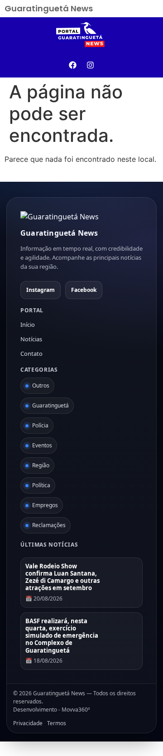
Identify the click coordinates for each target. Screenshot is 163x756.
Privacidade (28, 723)
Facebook (83, 290)
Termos (56, 723)
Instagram (40, 290)
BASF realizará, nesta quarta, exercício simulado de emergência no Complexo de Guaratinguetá (61, 635)
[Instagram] (90, 65)
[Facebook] (73, 65)
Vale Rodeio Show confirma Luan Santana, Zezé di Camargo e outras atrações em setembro (62, 577)
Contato (31, 353)
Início (27, 324)
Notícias (31, 339)
